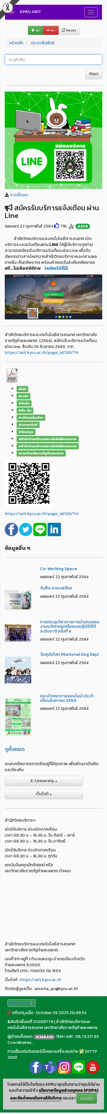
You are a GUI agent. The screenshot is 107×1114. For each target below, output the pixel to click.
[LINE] (40, 529)
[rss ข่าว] (9, 1013)
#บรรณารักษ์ (27, 424)
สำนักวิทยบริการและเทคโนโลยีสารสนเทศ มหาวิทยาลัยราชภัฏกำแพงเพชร (52, 1025)
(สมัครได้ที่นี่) (56, 268)
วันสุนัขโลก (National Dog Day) (69, 654)
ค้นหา (93, 74)
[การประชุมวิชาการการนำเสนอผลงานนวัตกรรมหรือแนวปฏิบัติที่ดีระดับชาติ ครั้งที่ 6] (18, 633)
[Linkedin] (54, 529)
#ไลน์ (22, 389)
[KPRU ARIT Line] (78, 1067)
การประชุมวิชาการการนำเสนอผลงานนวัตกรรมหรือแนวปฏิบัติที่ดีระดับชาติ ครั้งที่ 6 (69, 626)
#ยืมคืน (23, 403)
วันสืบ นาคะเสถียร (56, 588)
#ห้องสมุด (25, 431)
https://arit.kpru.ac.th (40, 980)
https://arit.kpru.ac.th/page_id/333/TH (41, 352)
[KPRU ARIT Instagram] (64, 1067)
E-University (43, 781)
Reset (70, 30)
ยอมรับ (86, 1098)
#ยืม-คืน (24, 410)
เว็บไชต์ (42, 794)
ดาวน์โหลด (19, 195)
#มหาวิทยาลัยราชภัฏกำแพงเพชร (41, 453)
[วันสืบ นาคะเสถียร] (18, 599)
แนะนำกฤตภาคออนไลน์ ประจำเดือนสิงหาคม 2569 (67, 698)
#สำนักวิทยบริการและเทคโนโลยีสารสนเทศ (47, 439)
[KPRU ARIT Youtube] (93, 1067)
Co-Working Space (58, 569)
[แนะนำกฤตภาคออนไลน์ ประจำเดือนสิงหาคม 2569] (18, 716)
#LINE (23, 396)
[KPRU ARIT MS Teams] (50, 1067)
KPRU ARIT (30, 12)
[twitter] (26, 529)
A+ (37, 30)
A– (53, 30)
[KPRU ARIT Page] (36, 1067)
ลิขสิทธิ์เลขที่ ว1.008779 (32, 1022)
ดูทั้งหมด (15, 749)
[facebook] (12, 529)
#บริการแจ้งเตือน (30, 417)
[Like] (56, 226)
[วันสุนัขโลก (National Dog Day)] (18, 669)
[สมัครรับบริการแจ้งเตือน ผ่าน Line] (53, 140)
